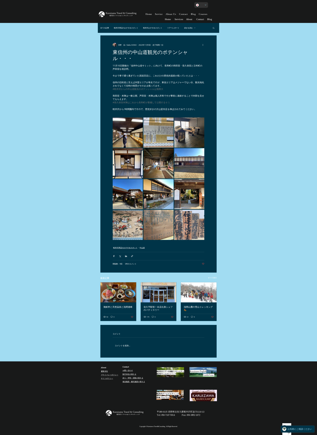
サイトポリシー (107, 378)
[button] (213, 28)
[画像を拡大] (128, 132)
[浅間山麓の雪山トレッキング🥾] (199, 292)
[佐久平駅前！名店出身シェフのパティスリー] (158, 292)
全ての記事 (104, 28)
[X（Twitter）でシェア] (120, 256)
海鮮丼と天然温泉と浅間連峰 (117, 307)
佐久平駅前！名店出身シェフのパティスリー (158, 308)
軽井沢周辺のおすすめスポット (126, 28)
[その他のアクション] (202, 44)
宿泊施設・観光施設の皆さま (133, 381)
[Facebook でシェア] (114, 256)
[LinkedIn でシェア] (126, 256)
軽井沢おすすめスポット (152, 28)
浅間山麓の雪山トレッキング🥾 (198, 308)
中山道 (142, 247)
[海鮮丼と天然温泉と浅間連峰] (118, 292)
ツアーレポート (173, 28)
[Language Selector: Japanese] (201, 5)
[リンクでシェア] (132, 256)
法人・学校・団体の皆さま (132, 378)
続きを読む (188, 28)
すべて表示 (212, 277)
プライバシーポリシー (109, 375)
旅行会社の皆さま (129, 374)
